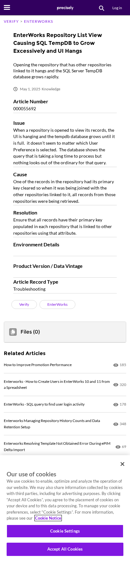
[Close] (122, 464)
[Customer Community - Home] (65, 8)
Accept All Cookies (65, 549)
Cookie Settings (65, 531)
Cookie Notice (48, 518)
